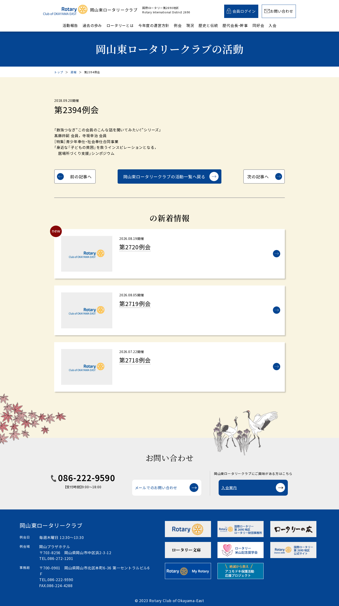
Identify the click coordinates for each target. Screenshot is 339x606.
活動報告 (70, 25)
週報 (74, 72)
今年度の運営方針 (153, 25)
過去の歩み (92, 25)
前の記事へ (81, 176)
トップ (58, 72)
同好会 (258, 25)
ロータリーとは (120, 25)
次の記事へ (258, 176)
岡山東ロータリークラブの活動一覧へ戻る (164, 176)
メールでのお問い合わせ (156, 487)
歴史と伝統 (208, 25)
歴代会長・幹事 (235, 25)
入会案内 (229, 487)
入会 (273, 25)
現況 (190, 25)
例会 (178, 25)
